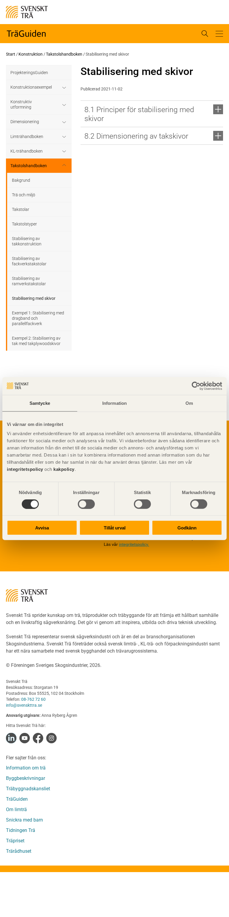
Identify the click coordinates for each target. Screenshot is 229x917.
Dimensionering (24, 121)
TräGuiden (17, 799)
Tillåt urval (115, 527)
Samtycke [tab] (40, 402)
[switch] (86, 504)
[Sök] (205, 33)
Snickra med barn (24, 820)
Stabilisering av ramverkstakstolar (29, 281)
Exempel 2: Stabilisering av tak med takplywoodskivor (36, 341)
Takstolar (20, 209)
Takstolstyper (24, 224)
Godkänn (186, 527)
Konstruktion (30, 54)
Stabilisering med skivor (33, 298)
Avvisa (42, 527)
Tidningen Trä (20, 830)
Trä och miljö (23, 194)
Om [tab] (189, 402)
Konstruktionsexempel (31, 87)
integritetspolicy (25, 469)
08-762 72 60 (33, 699)
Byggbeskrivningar (25, 778)
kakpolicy (64, 469)
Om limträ (16, 809)
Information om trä (26, 768)
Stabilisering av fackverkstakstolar (29, 261)
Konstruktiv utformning (21, 104)
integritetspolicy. (134, 544)
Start (10, 54)
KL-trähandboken (26, 151)
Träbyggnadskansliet (28, 788)
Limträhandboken (26, 136)
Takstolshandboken (64, 54)
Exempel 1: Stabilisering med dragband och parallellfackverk (38, 318)
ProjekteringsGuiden (29, 72)
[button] (219, 34)
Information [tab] (114, 402)
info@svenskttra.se (24, 705)
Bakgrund (21, 180)
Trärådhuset (18, 851)
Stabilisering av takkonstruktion (26, 241)
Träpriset (15, 841)
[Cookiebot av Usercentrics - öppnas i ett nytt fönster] (196, 385)
